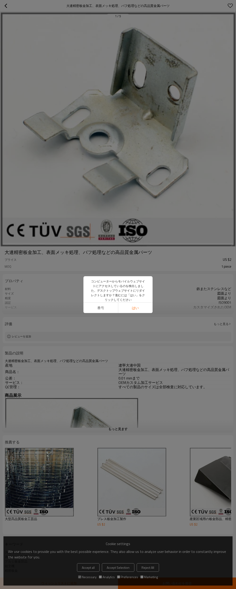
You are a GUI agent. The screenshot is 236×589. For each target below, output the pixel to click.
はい (135, 307)
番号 (100, 307)
